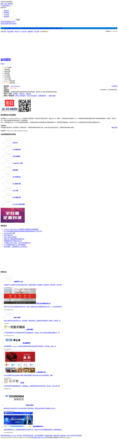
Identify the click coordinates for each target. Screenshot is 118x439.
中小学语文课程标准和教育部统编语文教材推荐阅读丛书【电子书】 (23, 231)
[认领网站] (114, 86)
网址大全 (17, 31)
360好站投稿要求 (39, 435)
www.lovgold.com (15, 86)
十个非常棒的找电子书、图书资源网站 (15, 244)
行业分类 (23, 31)
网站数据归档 (47, 28)
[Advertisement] (59, 44)
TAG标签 (6, 14)
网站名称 (6, 10)
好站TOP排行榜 (71, 435)
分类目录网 (7, 28)
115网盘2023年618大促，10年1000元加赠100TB (17, 243)
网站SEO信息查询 (20, 95)
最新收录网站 (40, 28)
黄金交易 (22, 93)
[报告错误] (114, 127)
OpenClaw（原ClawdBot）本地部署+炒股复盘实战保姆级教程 (21, 229)
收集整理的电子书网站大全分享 (13, 241)
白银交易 (28, 93)
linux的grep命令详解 (9, 233)
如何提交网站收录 (28, 435)
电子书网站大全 (8, 235)
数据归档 (63, 435)
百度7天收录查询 (32, 95)
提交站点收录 (4, 23)
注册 (5, 3)
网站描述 (6, 16)
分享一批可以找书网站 (10, 237)
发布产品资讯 (12, 23)
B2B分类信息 (22, 28)
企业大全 (28, 28)
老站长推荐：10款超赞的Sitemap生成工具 (15, 246)
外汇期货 (36, 31)
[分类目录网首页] (6, 5)
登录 (2, 3)
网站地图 (78, 435)
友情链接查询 (42, 95)
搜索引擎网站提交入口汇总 (8, 435)
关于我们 (19, 435)
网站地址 (6, 12)
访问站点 (2, 63)
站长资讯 (33, 28)
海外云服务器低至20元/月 (8, 21)
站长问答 (60, 28)
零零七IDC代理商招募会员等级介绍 (14, 239)
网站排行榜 (54, 28)
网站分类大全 (14, 28)
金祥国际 (6, 59)
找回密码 (10, 3)
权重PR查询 (52, 95)
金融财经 (30, 31)
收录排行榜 (56, 435)
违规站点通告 (48, 435)
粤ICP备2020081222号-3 (38, 437)
